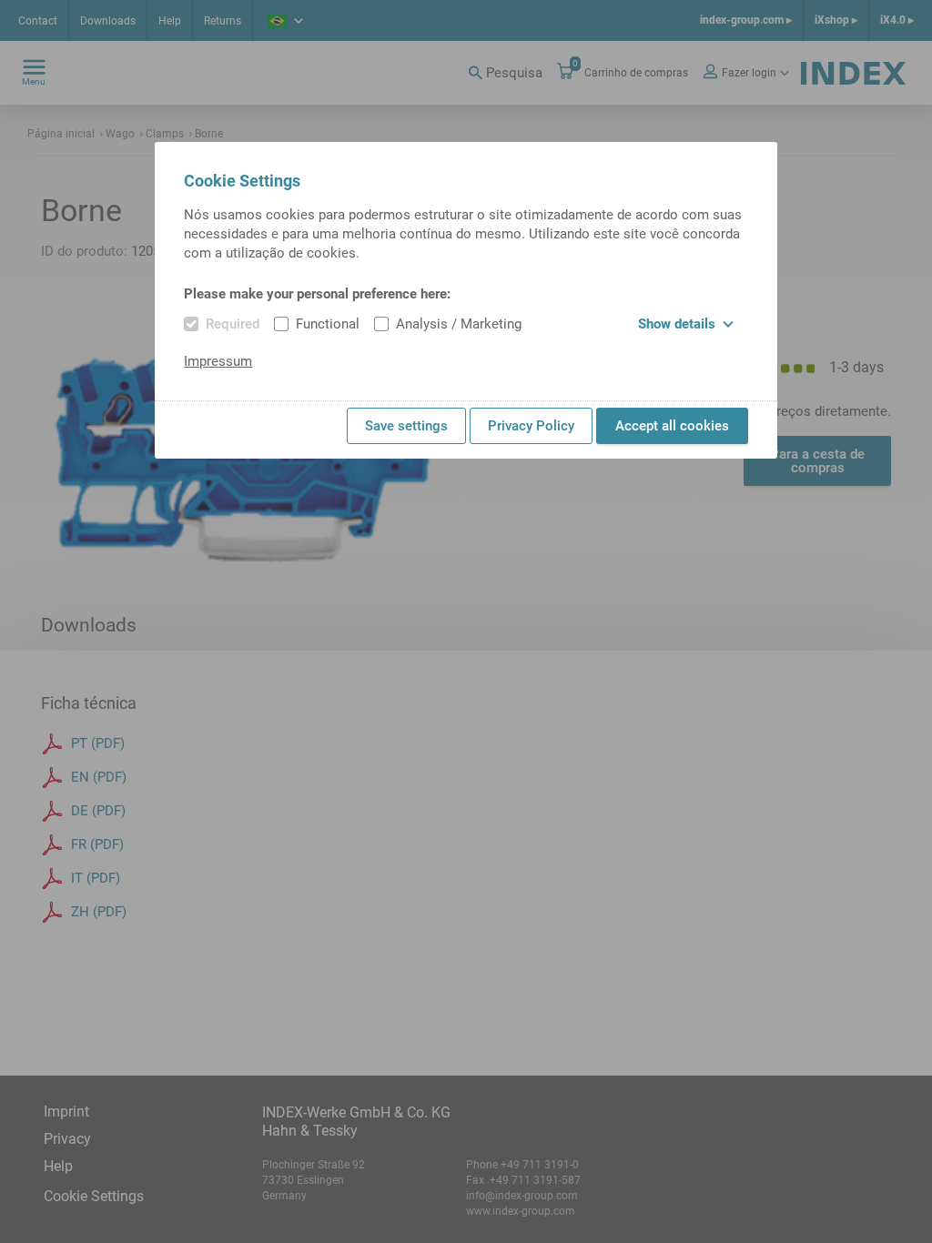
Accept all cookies (672, 426)
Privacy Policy (531, 426)
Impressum (218, 361)
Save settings (406, 426)
